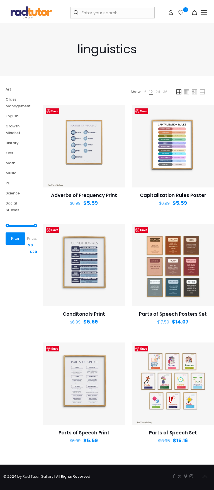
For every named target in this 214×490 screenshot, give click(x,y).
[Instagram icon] (191, 476)
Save (54, 111)
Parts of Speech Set (173, 432)
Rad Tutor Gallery (38, 476)
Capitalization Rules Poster (173, 195)
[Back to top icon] (205, 476)
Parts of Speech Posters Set (173, 314)
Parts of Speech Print (84, 432)
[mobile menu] (204, 12)
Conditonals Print (84, 314)
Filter (15, 238)
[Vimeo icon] (185, 476)
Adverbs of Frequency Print (84, 195)
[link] (145, 92)
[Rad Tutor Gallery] (32, 12)
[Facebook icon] (174, 476)
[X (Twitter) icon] (179, 476)
